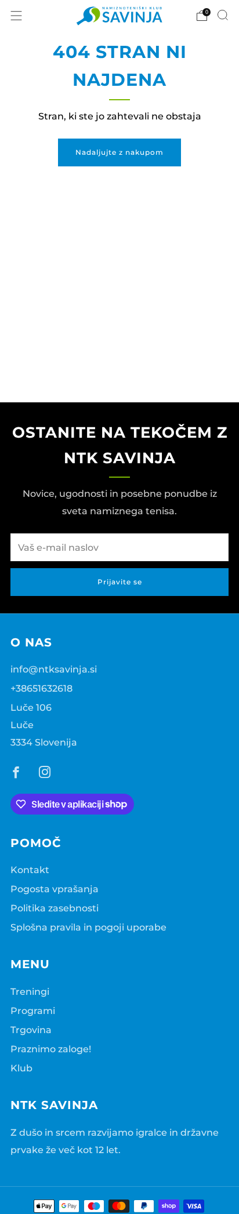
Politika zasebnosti (54, 908)
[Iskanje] (223, 15)
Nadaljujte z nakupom (119, 152)
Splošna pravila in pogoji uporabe (88, 927)
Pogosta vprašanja (54, 889)
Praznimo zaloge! (50, 1049)
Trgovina (31, 1029)
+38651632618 (41, 688)
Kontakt (29, 869)
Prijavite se (119, 581)
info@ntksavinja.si (53, 669)
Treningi (29, 991)
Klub (21, 1068)
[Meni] (16, 15)
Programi (32, 1010)
